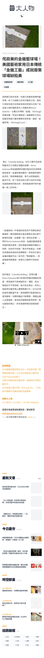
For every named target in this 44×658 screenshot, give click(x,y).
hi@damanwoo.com (12, 413)
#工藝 (30, 82)
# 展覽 (7, 641)
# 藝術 (27, 637)
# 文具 (17, 645)
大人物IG (17, 402)
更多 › (40, 478)
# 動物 (37, 637)
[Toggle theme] (22, 16)
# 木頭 (17, 641)
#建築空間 (8, 82)
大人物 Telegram (31, 402)
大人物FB (6, 402)
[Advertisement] (22, 444)
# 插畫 (27, 641)
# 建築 (7, 645)
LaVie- (30, 416)
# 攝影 (37, 645)
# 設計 (37, 641)
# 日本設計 (17, 637)
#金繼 (6, 87)
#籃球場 (20, 82)
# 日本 (27, 645)
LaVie (21, 53)
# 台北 (7, 637)
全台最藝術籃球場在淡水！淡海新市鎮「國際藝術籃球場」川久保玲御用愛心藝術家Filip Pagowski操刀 (21, 373)
